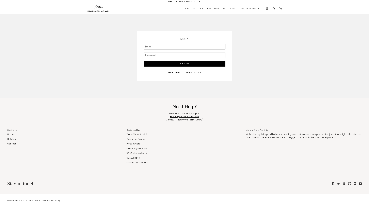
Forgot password (194, 72)
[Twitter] (338, 183)
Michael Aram (15, 200)
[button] (187, 8)
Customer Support (136, 139)
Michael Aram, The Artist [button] (257, 130)
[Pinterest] (344, 183)
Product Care (133, 143)
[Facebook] (333, 183)
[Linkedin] (355, 183)
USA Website (133, 157)
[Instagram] (349, 183)
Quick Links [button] (12, 130)
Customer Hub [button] (133, 130)
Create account (174, 72)
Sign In (184, 64)
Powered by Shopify (51, 200)
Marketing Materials (137, 148)
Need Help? (34, 200)
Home (10, 134)
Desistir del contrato (137, 162)
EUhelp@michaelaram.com (184, 116)
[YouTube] (360, 183)
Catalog (11, 139)
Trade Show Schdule (137, 134)
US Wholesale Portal (137, 153)
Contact (11, 143)
